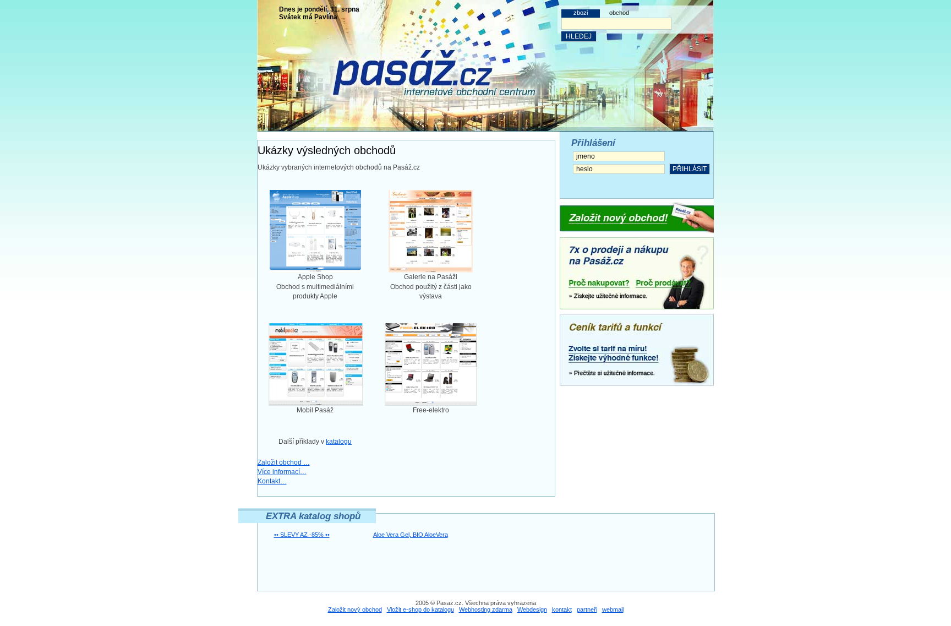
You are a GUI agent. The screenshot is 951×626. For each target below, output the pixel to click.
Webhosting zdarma (485, 609)
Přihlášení (593, 143)
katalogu (339, 441)
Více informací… (282, 472)
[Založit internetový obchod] (637, 217)
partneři (587, 609)
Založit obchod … (284, 462)
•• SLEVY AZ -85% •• (302, 534)
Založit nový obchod (355, 609)
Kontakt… (272, 481)
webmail (613, 609)
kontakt (562, 609)
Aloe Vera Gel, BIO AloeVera (410, 534)
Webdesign (532, 609)
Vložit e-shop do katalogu (420, 609)
